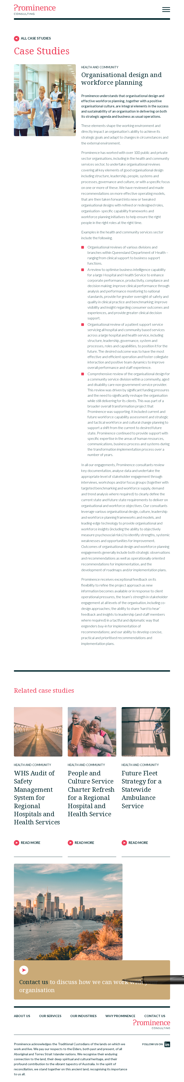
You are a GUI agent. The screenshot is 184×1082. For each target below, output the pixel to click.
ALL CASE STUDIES (36, 38)
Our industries (83, 1016)
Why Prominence (120, 1016)
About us (22, 1016)
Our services (50, 1016)
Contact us (154, 1016)
